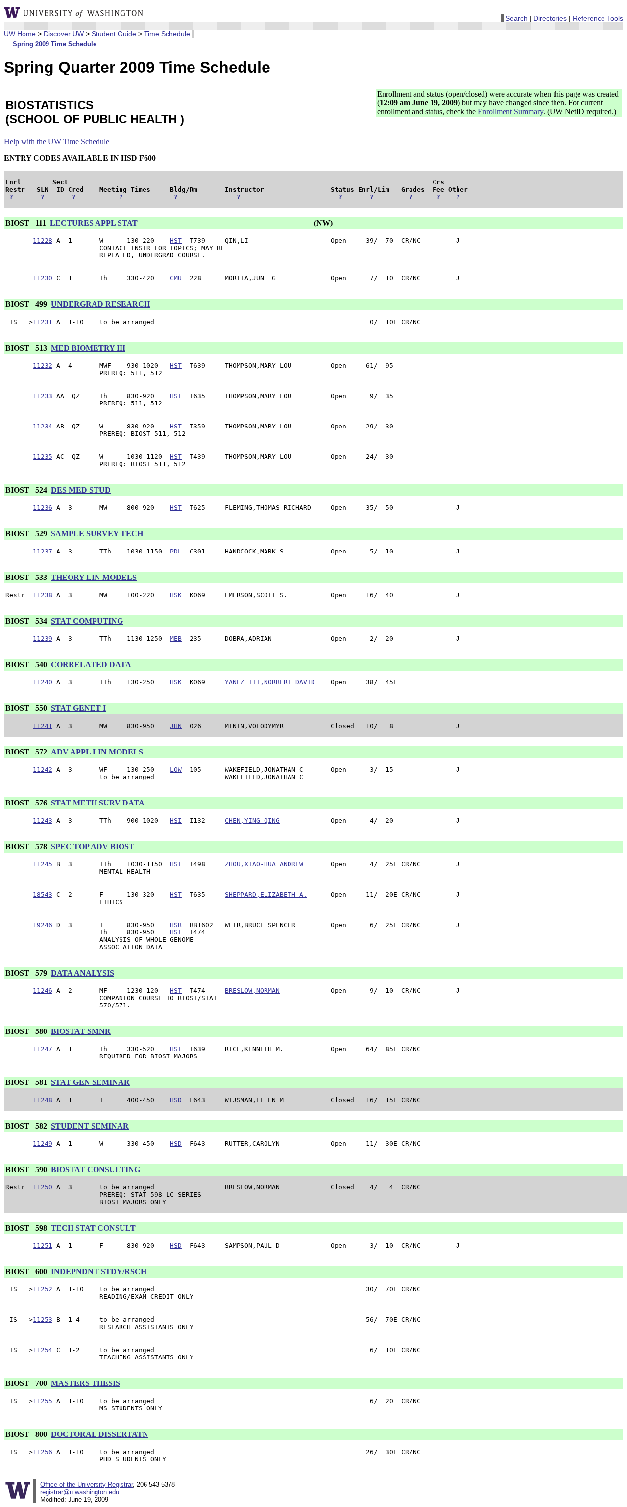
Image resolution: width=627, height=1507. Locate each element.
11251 (42, 1245)
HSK (176, 595)
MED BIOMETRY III (88, 348)
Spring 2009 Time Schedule (54, 44)
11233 (42, 396)
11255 (42, 1401)
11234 (42, 426)
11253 (42, 1319)
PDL (176, 551)
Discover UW (64, 34)
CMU (176, 278)
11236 (42, 507)
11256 (42, 1452)
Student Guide (114, 34)
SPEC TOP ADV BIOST (92, 846)
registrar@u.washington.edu (79, 1492)
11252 (42, 1289)
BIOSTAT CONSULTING (95, 1169)
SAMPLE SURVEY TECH (97, 533)
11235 (42, 456)
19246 (42, 925)
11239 (42, 638)
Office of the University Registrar (86, 1484)
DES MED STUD (81, 490)
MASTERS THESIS (85, 1383)
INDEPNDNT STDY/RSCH (98, 1271)
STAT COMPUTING (87, 621)
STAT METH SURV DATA (98, 803)
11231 (42, 322)
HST (176, 240)
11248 (42, 1100)
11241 (42, 725)
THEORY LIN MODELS (94, 577)
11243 (42, 820)
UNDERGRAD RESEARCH (100, 304)
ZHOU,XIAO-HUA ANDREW (264, 864)
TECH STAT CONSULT (93, 1228)
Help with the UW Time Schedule (56, 141)
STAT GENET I (78, 708)
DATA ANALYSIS (82, 973)
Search (517, 18)
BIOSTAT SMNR (81, 1031)
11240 (42, 682)
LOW (176, 769)
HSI (176, 820)
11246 (42, 990)
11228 (42, 240)
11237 (42, 551)
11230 (42, 278)
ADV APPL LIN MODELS (97, 752)
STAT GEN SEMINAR (90, 1082)
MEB (176, 638)
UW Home (20, 34)
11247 (42, 1049)
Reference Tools (598, 18)
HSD (176, 1100)
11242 (42, 769)
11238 (42, 595)
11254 (42, 1350)
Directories (550, 18)
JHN (176, 725)
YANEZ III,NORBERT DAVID (270, 682)
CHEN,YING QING (252, 820)
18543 (42, 894)
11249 (42, 1143)
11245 (42, 864)
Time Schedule (167, 34)
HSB (176, 925)
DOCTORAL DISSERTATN (99, 1434)
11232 (42, 365)
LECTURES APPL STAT (94, 223)
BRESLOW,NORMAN (252, 990)
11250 (42, 1187)
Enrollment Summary (510, 111)
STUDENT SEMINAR (90, 1126)
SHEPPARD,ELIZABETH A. (266, 894)
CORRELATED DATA (91, 664)
